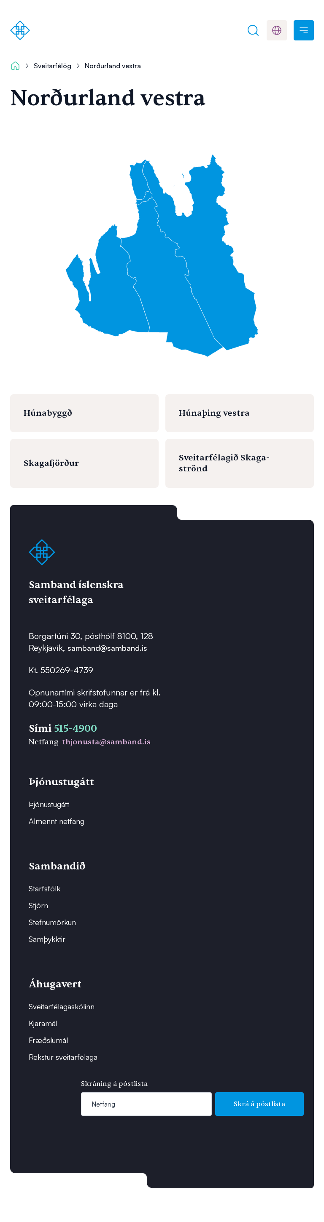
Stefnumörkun (52, 922)
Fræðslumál (48, 1040)
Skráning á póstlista (114, 1084)
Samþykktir (47, 939)
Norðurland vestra (113, 65)
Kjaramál (43, 1023)
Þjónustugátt (49, 804)
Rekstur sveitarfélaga (63, 1057)
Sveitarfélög (52, 65)
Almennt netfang (56, 821)
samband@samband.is (107, 647)
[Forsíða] (20, 30)
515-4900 (75, 728)
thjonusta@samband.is (106, 742)
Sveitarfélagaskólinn (61, 1006)
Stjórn (38, 905)
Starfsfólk (44, 888)
